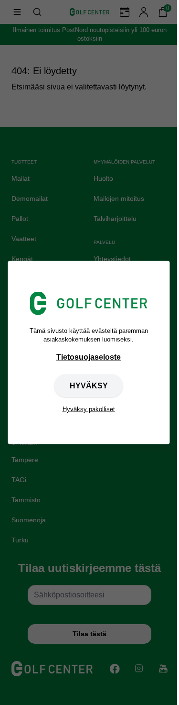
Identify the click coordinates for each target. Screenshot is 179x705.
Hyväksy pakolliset (89, 408)
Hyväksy (89, 385)
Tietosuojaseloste (88, 356)
